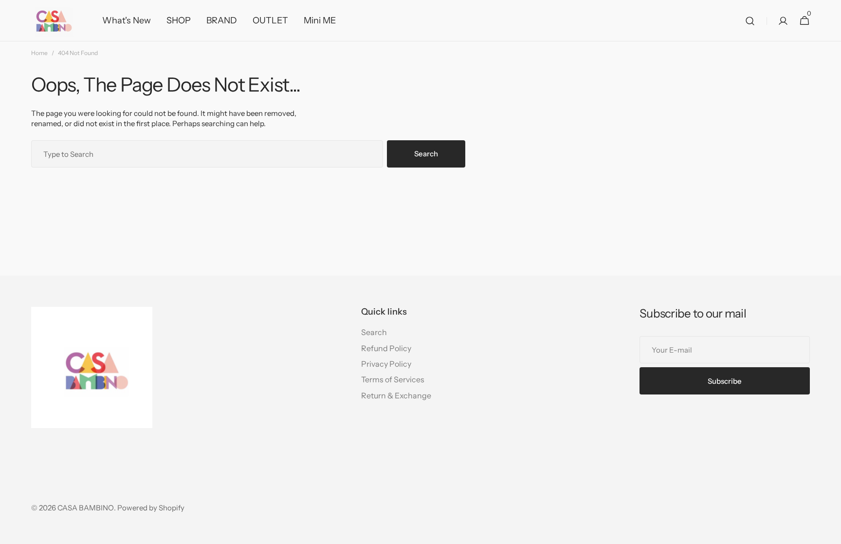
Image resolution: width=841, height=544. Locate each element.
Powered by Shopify (150, 507)
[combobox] (207, 154)
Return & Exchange (396, 395)
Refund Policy (386, 348)
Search (426, 153)
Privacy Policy (386, 364)
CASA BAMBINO (85, 507)
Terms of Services (392, 379)
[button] (750, 20)
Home (39, 52)
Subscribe (725, 381)
